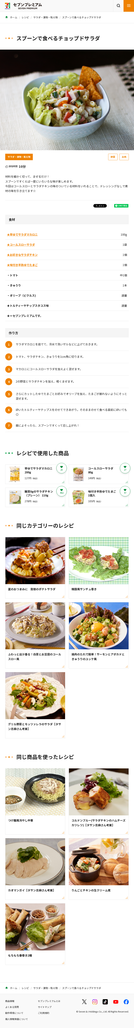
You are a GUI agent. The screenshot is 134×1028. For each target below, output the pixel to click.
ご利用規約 (43, 1013)
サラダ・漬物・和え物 (45, 17)
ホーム (13, 17)
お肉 (124, 156)
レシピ (25, 17)
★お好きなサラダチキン (22, 255)
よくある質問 (12, 1007)
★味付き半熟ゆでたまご (22, 265)
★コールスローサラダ (21, 244)
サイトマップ (44, 1007)
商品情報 (9, 1001)
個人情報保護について (16, 1019)
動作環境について (14, 1013)
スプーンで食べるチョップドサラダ (81, 17)
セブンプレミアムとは (49, 1001)
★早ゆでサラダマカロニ (22, 234)
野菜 (113, 156)
